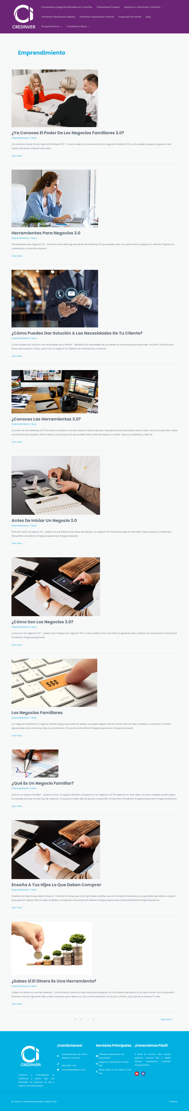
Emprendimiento (20, 137)
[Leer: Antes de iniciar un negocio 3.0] (55, 485)
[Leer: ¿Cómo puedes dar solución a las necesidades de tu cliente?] (54, 298)
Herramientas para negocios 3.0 (45, 233)
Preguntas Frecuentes (129, 16)
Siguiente (167, 1019)
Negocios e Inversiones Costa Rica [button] (142, 7)
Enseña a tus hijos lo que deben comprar (56, 885)
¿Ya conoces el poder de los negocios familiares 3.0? (67, 133)
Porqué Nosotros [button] (50, 26)
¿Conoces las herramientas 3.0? (46, 419)
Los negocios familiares (37, 713)
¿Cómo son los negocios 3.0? (42, 622)
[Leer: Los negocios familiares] (54, 682)
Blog (148, 16)
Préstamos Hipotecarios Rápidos (58, 16)
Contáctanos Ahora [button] (77, 26)
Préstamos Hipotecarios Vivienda (97, 16)
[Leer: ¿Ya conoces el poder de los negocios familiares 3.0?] (54, 98)
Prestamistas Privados (108, 7)
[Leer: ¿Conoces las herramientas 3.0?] (54, 391)
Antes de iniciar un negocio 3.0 (44, 520)
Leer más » (17, 155)
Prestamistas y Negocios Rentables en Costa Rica (66, 7)
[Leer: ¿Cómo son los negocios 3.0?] (55, 586)
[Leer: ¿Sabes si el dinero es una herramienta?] (51, 948)
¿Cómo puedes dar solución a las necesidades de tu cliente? (77, 333)
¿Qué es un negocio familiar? (42, 783)
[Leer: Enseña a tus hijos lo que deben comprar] (55, 849)
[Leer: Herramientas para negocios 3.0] (54, 198)
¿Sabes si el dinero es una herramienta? (53, 981)
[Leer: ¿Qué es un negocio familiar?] (34, 763)
